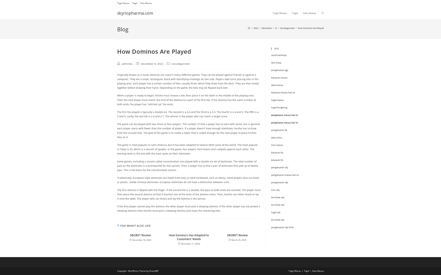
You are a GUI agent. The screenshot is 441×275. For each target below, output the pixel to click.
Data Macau (146, 3)
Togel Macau (123, 3)
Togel (134, 3)
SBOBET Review (140, 235)
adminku (127, 63)
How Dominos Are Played (311, 28)
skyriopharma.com (135, 13)
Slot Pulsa (276, 62)
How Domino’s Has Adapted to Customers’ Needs (189, 237)
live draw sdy (277, 219)
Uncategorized (181, 63)
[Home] (249, 28)
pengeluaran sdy (279, 182)
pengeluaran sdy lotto (282, 227)
